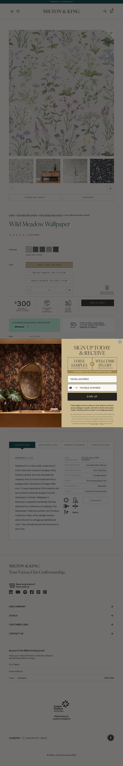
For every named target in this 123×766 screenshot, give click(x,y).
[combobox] (73, 387)
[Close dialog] (120, 342)
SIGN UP (92, 396)
